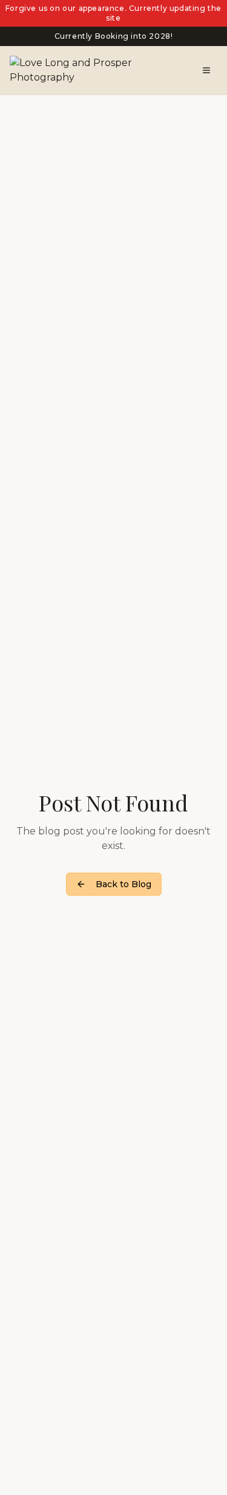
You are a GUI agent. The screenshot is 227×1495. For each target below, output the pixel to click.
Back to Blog (123, 884)
